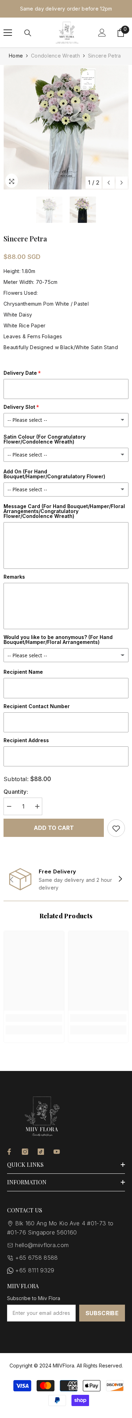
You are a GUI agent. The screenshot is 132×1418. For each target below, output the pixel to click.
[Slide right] (120, 879)
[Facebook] (9, 1151)
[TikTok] (41, 1151)
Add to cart (54, 827)
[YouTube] (56, 1151)
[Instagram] (25, 1151)
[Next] (121, 183)
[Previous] (108, 183)
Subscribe (102, 1313)
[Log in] (102, 32)
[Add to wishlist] (116, 828)
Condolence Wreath (55, 56)
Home (16, 56)
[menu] (8, 32)
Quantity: (16, 791)
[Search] (28, 33)
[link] (66, 879)
